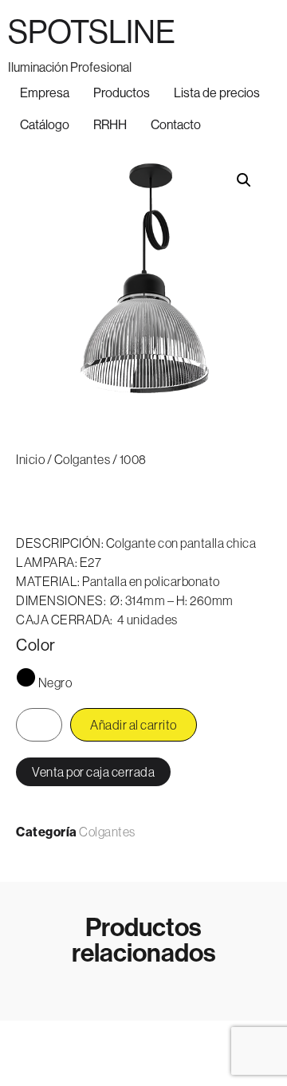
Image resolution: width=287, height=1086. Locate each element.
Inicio (30, 459)
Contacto (176, 124)
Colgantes (82, 459)
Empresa (44, 92)
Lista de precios (217, 92)
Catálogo (44, 124)
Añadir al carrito (133, 725)
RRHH (110, 124)
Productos (121, 92)
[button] (244, 180)
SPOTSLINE (91, 31)
